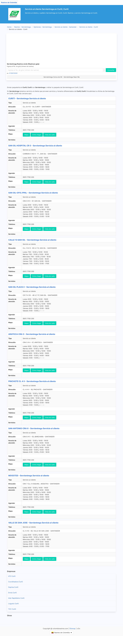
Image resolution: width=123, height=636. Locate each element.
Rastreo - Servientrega (22, 27)
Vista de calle (50, 135)
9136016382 (13, 73)
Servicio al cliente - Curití (88, 27)
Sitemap (72, 628)
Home (9, 27)
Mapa (26, 135)
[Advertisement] (64, 48)
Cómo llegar (36, 135)
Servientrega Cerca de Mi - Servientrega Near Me (62, 77)
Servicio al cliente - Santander (65, 27)
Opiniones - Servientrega (43, 27)
